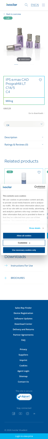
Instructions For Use (22, 265)
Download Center (23, 324)
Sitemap (23, 376)
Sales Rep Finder (23, 307)
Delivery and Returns (23, 329)
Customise (22, 243)
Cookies (23, 365)
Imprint (23, 360)
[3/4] (26, 63)
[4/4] (32, 63)
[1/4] (16, 63)
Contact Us (23, 381)
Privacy (23, 349)
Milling (9, 100)
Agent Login (23, 371)
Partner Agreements (23, 334)
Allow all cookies (24, 236)
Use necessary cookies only (24, 250)
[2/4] (21, 63)
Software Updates (23, 318)
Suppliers (23, 354)
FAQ (23, 340)
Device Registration (23, 313)
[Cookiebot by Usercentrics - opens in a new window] (34, 187)
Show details (34, 228)
